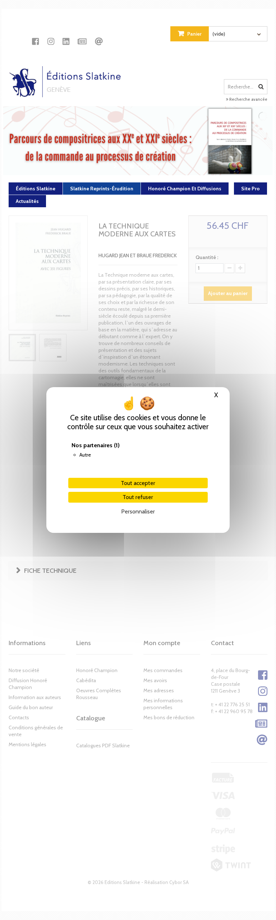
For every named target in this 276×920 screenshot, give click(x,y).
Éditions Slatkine (35, 188)
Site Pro (250, 188)
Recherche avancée (247, 99)
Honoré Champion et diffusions (184, 188)
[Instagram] (50, 34)
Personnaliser (138, 511)
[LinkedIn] (66, 34)
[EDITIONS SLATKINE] (67, 75)
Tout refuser (138, 497)
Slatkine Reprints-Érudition (101, 188)
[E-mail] (99, 34)
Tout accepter (138, 483)
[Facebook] (35, 34)
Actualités (27, 201)
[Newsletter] (82, 34)
